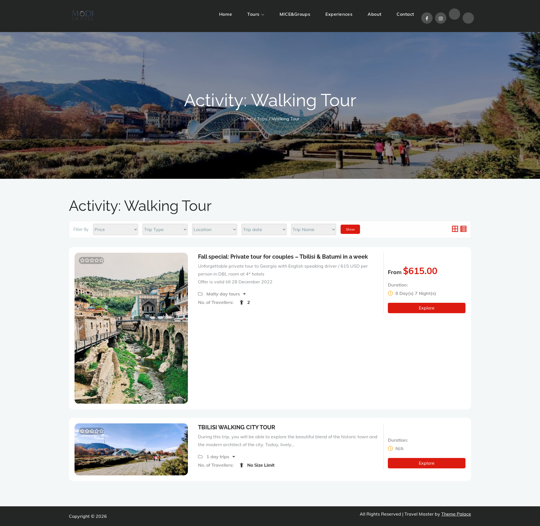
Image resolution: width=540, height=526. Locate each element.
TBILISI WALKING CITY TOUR (236, 427)
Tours (253, 14)
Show (350, 229)
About (374, 14)
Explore (427, 308)
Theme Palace (456, 514)
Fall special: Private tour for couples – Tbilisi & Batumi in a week (283, 256)
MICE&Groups (295, 14)
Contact (405, 14)
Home (225, 14)
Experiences (338, 14)
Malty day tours (223, 294)
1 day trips (218, 456)
